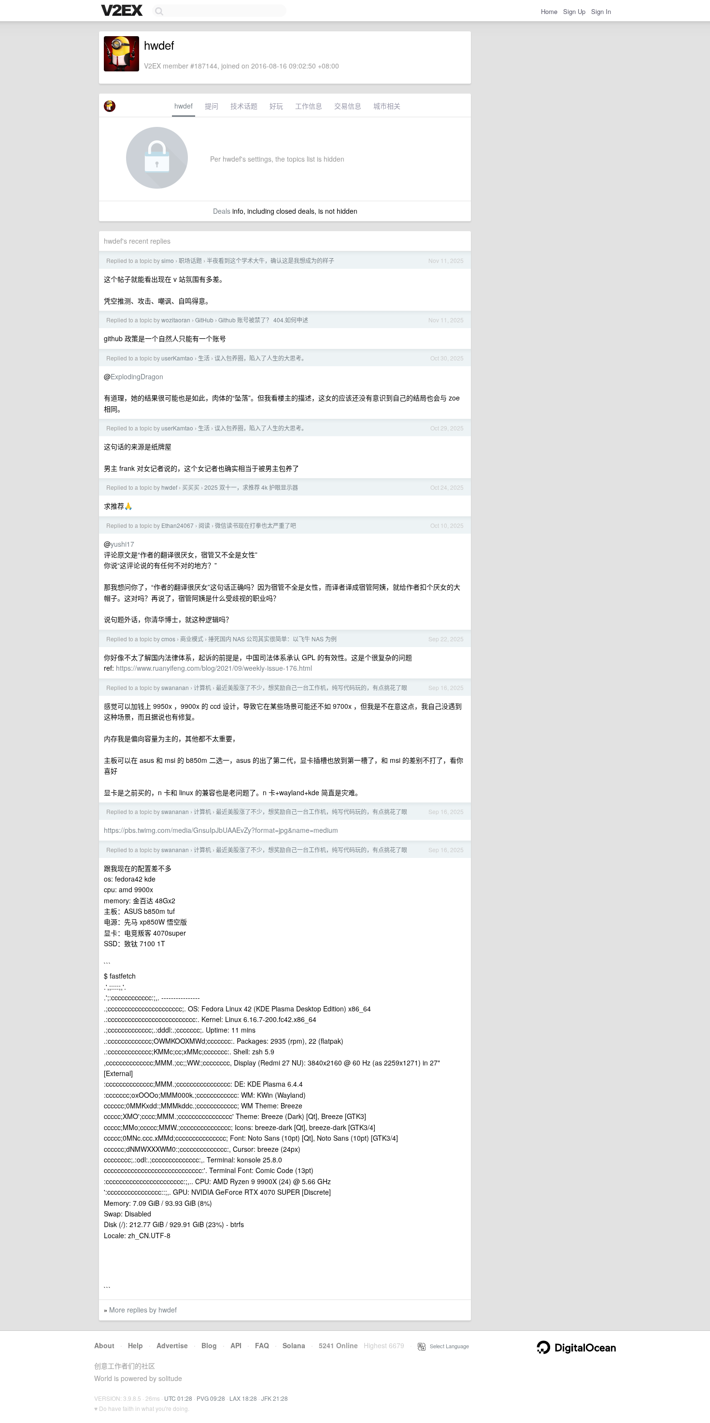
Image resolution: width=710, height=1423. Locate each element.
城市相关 (386, 106)
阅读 (204, 525)
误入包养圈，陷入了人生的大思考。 (260, 358)
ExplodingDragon (137, 376)
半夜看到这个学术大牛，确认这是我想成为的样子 (270, 260)
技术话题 (243, 106)
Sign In (601, 11)
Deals (221, 211)
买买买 (190, 487)
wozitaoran (175, 320)
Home (549, 11)
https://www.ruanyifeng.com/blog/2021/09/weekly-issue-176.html (214, 668)
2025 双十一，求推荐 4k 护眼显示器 (251, 487)
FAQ (262, 1345)
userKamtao (177, 358)
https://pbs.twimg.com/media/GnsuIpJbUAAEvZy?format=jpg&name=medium (221, 830)
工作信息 (308, 106)
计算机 (202, 687)
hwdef (183, 106)
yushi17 (122, 544)
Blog (209, 1345)
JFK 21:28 (274, 1398)
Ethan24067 (177, 525)
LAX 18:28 (243, 1398)
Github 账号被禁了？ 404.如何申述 (263, 320)
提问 (211, 106)
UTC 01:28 (178, 1398)
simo (167, 260)
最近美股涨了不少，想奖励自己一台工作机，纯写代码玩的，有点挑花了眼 (311, 687)
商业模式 (191, 639)
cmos (168, 639)
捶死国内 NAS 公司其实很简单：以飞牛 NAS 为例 (272, 639)
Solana (294, 1345)
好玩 (276, 106)
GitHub (204, 320)
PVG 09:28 (211, 1398)
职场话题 (190, 260)
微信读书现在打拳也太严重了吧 (255, 525)
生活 (204, 358)
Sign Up (574, 11)
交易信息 (347, 106)
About (104, 1345)
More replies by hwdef (143, 1309)
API (235, 1345)
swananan (175, 687)
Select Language (447, 1346)
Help (135, 1345)
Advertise (172, 1345)
